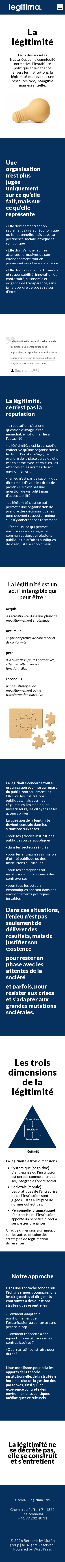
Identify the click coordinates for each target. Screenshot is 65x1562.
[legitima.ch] (32, 7)
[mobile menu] (60, 7)
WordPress (42, 1549)
